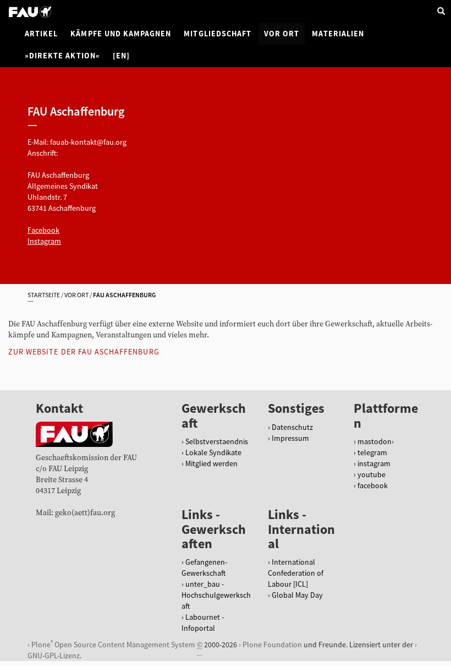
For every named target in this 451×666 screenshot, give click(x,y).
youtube (372, 474)
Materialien (338, 34)
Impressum (290, 438)
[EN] (121, 56)
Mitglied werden (211, 463)
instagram (374, 463)
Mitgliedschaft (217, 34)
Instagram (44, 241)
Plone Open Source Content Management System (113, 644)
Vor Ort (281, 34)
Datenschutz (292, 427)
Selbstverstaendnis (216, 441)
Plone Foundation (272, 644)
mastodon (375, 441)
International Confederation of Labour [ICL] (295, 573)
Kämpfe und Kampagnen (120, 34)
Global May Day (297, 595)
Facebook (43, 230)
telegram (372, 452)
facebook (373, 485)
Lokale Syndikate (213, 452)
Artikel (41, 34)
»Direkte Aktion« (62, 56)
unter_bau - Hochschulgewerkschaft (216, 595)
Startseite (44, 295)
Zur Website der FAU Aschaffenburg (84, 352)
